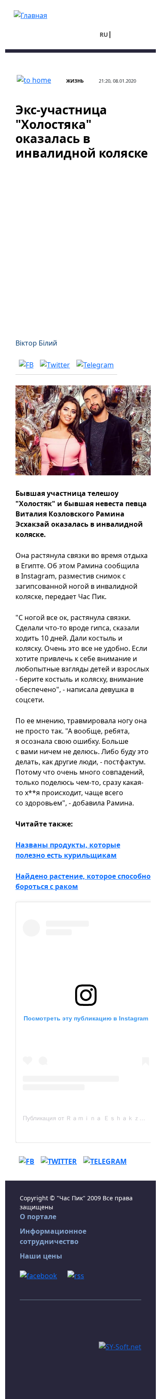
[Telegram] (95, 364)
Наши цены (41, 1256)
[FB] (26, 364)
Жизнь (75, 81)
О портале (38, 1216)
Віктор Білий (36, 343)
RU (104, 34)
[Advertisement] (80, 244)
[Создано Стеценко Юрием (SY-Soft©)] (120, 1346)
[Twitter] (55, 364)
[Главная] (30, 14)
